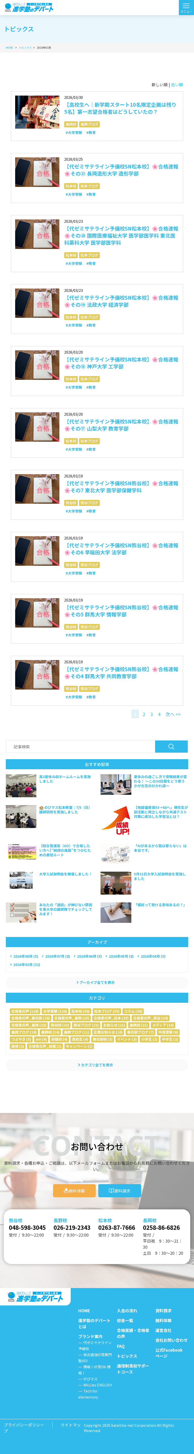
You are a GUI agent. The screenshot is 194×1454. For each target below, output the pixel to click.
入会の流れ (127, 1310)
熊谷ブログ (89, 502)
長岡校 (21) (139, 1025)
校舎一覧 (125, 1320)
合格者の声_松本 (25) (111, 1017)
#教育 (91, 132)
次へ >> (173, 714)
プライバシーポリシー (24, 1425)
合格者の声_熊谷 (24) (150, 1017)
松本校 (71, 185)
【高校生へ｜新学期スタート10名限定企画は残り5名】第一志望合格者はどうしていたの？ (120, 108)
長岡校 (71, 124)
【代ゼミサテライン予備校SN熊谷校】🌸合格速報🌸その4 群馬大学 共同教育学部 (121, 672)
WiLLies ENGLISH (97, 1384)
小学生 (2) (149, 1039)
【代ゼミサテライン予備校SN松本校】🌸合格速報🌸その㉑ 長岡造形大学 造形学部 (121, 170)
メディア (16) (163, 1025)
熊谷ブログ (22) (86, 1025)
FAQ (121, 1346)
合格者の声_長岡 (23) (28, 1025)
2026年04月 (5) (153, 956)
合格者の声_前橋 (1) (45, 1046)
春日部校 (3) (102, 1039)
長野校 (60, 1220)
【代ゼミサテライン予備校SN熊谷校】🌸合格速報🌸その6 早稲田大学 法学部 (121, 548)
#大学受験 (74, 132)
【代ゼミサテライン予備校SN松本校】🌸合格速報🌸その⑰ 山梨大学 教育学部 (121, 425)
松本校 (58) (80, 1011)
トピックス (127, 1356)
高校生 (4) (80, 1039)
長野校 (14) (50, 1032)
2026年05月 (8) (121, 956)
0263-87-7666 (116, 1227)
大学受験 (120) (55, 1011)
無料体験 (77, 1191)
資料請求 (122, 1191)
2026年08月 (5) (25, 956)
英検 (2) (17, 1046)
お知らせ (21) (114, 1025)
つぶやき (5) (21, 1039)
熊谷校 (71, 502)
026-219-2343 (72, 1227)
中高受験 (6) (168, 1032)
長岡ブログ (89, 124)
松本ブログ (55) (106, 1011)
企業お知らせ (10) (108, 1032)
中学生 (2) (170, 1039)
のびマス (90, 1378)
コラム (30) (133, 1011)
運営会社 (163, 1330)
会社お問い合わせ (171, 1340)
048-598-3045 (27, 1227)
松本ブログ (89, 185)
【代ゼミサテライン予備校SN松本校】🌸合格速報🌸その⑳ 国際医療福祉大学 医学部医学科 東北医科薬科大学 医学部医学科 (121, 235)
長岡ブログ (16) (24, 1032)
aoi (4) (41, 1039)
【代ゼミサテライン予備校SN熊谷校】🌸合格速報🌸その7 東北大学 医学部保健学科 (121, 486)
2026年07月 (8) (57, 956)
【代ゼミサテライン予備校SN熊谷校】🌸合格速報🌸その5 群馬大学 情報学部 (121, 611)
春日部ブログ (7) (140, 1032)
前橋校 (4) (59, 1039)
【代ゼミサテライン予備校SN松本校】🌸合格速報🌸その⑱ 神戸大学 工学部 (121, 363)
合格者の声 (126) (25, 1011)
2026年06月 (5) (89, 956)
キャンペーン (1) (79, 1046)
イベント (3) (127, 1039)
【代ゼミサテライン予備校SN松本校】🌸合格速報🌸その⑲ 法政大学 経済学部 (121, 301)
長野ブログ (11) (76, 1032)
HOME (84, 1310)
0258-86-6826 (161, 1227)
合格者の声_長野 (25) (71, 1017)
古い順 (177, 84)
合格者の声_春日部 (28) (30, 1017)
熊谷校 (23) (60, 1025)
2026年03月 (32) (26, 964)
